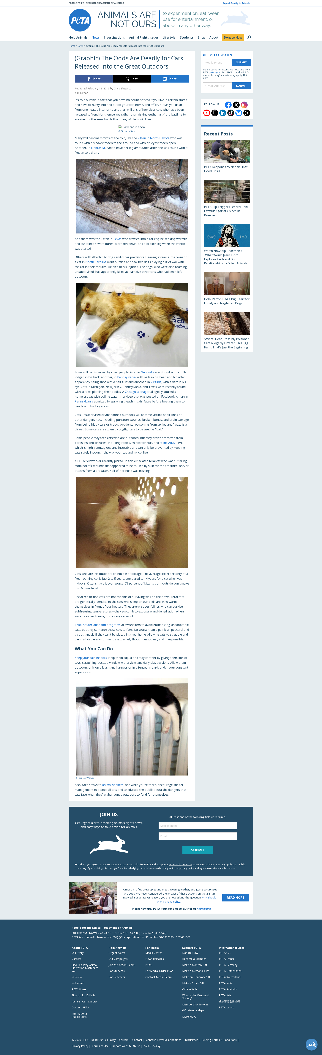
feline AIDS (167, 443)
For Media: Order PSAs (159, 971)
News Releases (154, 959)
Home (72, 46)
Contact (137, 1040)
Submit (241, 62)
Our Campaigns (118, 959)
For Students (117, 971)
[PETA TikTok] (230, 113)
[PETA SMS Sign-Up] (214, 113)
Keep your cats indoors (91, 658)
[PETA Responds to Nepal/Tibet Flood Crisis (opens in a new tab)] (227, 158)
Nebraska (98, 148)
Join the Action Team (122, 965)
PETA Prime (79, 989)
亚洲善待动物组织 (229, 1001)
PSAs (148, 965)
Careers (76, 959)
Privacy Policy (80, 1046)
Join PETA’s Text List (84, 1001)
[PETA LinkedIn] (222, 113)
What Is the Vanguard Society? (195, 997)
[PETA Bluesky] (238, 113)
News (80, 46)
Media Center (153, 953)
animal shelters (113, 785)
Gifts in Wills (189, 989)
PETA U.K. (225, 953)
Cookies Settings (152, 1046)
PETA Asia (225, 995)
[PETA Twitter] (236, 105)
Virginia (156, 382)
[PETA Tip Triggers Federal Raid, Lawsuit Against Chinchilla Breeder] (227, 200)
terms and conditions (180, 864)
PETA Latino (226, 1007)
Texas (117, 239)
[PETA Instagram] (244, 105)
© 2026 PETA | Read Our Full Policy (94, 1040)
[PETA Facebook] (228, 105)
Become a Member (194, 959)
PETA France (227, 959)
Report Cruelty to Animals (236, 3)
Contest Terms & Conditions (163, 1040)
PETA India (225, 983)
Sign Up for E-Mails (83, 995)
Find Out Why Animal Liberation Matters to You (85, 968)
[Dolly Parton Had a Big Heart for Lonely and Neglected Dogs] (227, 290)
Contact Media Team (158, 977)
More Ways (189, 1016)
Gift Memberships (193, 1010)
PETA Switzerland (230, 977)
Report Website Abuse (126, 1046)
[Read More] (161, 898)
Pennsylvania (126, 377)
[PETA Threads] (246, 113)
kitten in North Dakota (154, 138)
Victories (77, 977)
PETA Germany (228, 965)
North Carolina (95, 262)
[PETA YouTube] (206, 113)
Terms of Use (100, 1046)
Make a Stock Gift (193, 983)
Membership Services (195, 1004)
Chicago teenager (137, 392)
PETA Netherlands (230, 971)
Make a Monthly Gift (194, 965)
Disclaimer (191, 1040)
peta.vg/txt (215, 72)
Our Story (77, 953)
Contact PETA (80, 1007)
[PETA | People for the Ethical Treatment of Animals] (80, 20)
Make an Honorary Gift (196, 977)
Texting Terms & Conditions (219, 1040)
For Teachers (117, 977)
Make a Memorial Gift (195, 971)
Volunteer (78, 983)
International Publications (79, 1015)
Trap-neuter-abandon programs (98, 625)
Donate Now (190, 953)
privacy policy (186, 868)
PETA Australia (228, 989)
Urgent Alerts (117, 953)
